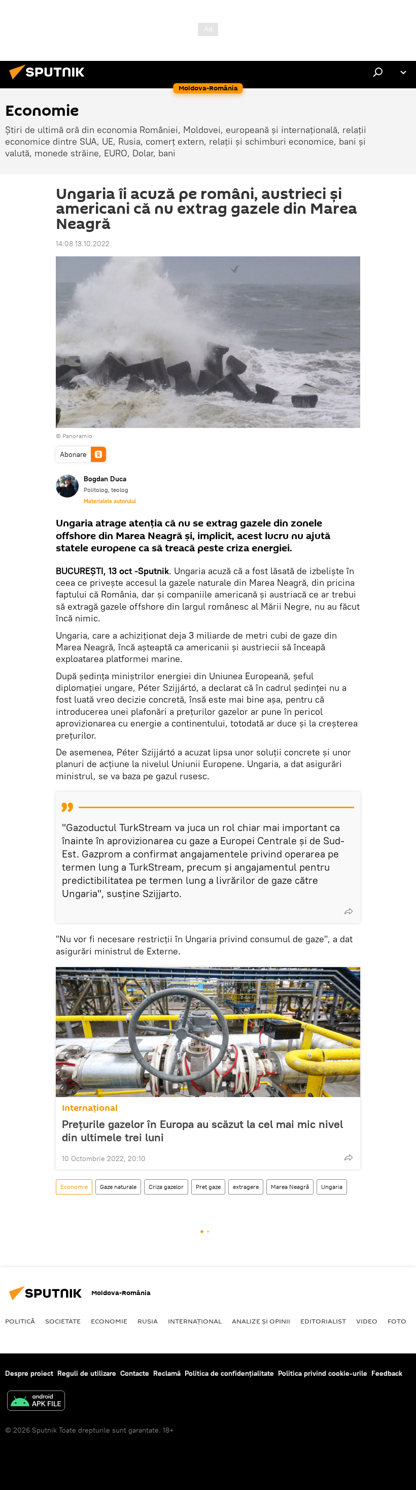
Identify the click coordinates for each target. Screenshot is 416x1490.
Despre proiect (29, 1373)
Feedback (386, 1373)
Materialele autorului (110, 501)
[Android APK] (36, 1401)
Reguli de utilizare (86, 1373)
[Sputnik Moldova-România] (49, 80)
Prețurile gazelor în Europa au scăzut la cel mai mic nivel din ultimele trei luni (202, 1130)
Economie (74, 1186)
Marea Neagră (290, 1186)
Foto (397, 1321)
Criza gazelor (166, 1186)
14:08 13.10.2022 (83, 243)
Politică (20, 1321)
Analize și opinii (261, 1321)
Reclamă (167, 1373)
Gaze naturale (118, 1186)
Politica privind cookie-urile (322, 1373)
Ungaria (331, 1186)
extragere (246, 1186)
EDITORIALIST (323, 1321)
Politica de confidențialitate (229, 1373)
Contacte (134, 1373)
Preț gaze (208, 1186)
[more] (348, 911)
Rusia (147, 1321)
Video (366, 1321)
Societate (63, 1321)
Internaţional (90, 1108)
